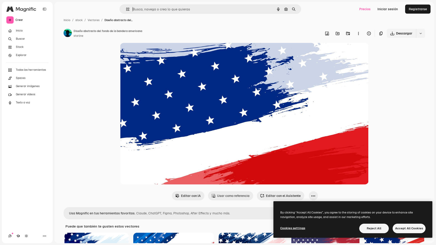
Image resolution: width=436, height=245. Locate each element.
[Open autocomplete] (126, 9)
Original (149, 51)
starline (78, 36)
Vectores (93, 20)
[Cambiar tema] (26, 236)
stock (79, 20)
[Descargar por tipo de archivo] (420, 33)
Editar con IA (191, 196)
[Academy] (18, 236)
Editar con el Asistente (283, 196)
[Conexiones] (10, 236)
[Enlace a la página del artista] (68, 33)
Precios (365, 9)
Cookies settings (292, 228)
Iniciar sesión (387, 9)
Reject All (374, 228)
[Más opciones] (358, 33)
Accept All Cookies (409, 228)
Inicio (67, 20)
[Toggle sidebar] (44, 9)
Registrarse (418, 9)
